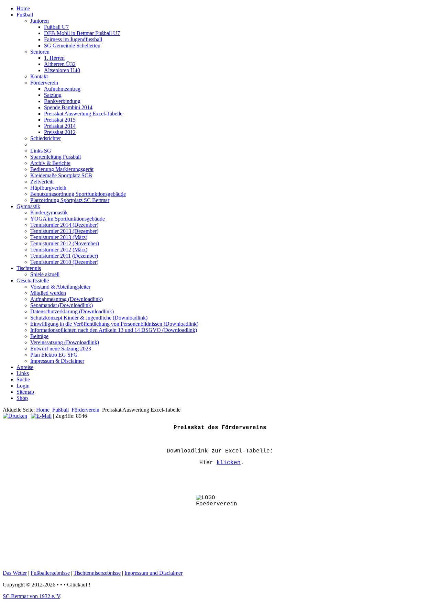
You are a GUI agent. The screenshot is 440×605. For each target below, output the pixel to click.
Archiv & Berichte (50, 163)
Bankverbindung (62, 101)
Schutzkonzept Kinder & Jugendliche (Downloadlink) (88, 318)
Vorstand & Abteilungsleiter (60, 287)
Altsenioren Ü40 (62, 70)
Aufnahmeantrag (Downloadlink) (66, 299)
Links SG (40, 151)
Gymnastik (28, 206)
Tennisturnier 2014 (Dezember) (64, 225)
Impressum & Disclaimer (57, 361)
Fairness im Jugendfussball (73, 39)
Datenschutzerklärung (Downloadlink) (72, 311)
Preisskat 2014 (60, 126)
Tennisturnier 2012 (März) (58, 250)
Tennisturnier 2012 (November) (64, 243)
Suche (23, 379)
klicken (229, 463)
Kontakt (39, 76)
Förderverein (44, 83)
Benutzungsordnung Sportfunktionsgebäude (78, 194)
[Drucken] (15, 416)
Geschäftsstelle (32, 280)
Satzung (53, 95)
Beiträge (39, 336)
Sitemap (25, 392)
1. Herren (54, 58)
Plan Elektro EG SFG (54, 355)
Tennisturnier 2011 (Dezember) (64, 256)
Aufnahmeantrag (62, 89)
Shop (22, 398)
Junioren (39, 21)
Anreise (24, 367)
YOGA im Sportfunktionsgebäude (67, 219)
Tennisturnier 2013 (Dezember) (64, 231)
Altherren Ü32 (60, 64)
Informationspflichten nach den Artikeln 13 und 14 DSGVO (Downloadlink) (113, 330)
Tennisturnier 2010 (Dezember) (64, 262)
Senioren (40, 52)
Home (23, 8)
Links (22, 373)
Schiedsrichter (45, 138)
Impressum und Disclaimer (153, 573)
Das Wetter (15, 573)
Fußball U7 (56, 27)
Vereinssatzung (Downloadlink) (64, 342)
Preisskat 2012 (60, 132)
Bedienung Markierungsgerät (62, 169)
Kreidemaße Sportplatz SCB (61, 175)
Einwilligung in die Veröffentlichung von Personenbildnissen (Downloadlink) (114, 324)
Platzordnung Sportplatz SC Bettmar (69, 200)
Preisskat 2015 (60, 120)
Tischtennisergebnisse (97, 573)
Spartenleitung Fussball (55, 157)
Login (23, 386)
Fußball (24, 15)
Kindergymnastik (49, 212)
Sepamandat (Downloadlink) (61, 305)
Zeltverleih (42, 181)
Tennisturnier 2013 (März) (58, 237)
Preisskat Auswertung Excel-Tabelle (83, 113)
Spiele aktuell (44, 274)
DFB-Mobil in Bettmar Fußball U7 (82, 33)
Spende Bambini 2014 (68, 107)
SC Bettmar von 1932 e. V (31, 596)
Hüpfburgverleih (48, 188)
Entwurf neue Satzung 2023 (60, 348)
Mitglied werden (48, 293)
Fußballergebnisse (50, 573)
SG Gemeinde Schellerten (72, 45)
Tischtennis (28, 268)
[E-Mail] (41, 416)
